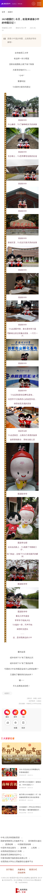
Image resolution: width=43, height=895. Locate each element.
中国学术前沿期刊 (8, 848)
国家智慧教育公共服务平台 (12, 841)
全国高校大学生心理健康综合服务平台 (17, 861)
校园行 (10, 12)
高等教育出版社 (35, 841)
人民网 (34, 848)
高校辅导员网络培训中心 (11, 855)
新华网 (23, 848)
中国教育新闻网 (24, 844)
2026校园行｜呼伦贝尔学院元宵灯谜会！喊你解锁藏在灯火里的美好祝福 (30, 810)
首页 (3, 12)
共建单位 (21, 870)
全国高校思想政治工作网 (11, 851)
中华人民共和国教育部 (10, 837)
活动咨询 (21, 873)
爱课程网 (9, 844)
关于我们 (10, 870)
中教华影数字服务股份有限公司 (14, 858)
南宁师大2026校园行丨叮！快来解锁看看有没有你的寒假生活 (30, 797)
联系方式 (33, 870)
